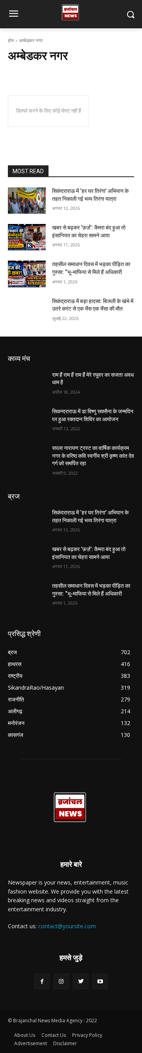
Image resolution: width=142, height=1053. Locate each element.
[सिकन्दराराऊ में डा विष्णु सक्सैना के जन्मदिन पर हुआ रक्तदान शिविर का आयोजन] (27, 421)
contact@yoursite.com (67, 926)
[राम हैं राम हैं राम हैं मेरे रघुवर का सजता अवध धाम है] (27, 384)
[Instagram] (61, 981)
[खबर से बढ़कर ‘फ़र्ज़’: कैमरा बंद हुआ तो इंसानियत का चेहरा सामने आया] (27, 237)
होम (11, 40)
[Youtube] (100, 981)
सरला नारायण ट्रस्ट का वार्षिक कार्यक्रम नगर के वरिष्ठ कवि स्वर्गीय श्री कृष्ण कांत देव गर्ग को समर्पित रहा (93, 455)
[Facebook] (42, 981)
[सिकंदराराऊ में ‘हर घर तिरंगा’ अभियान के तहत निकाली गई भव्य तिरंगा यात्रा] (27, 200)
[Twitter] (80, 981)
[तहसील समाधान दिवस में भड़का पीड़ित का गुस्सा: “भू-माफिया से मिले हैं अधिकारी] (27, 274)
